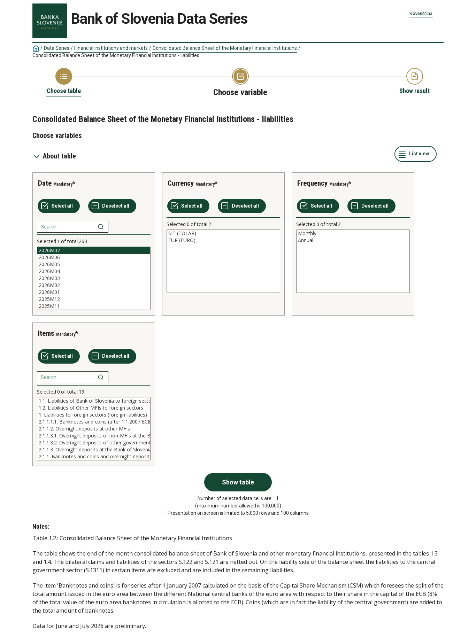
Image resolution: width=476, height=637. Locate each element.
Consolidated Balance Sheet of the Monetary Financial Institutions (225, 48)
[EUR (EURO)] (223, 240)
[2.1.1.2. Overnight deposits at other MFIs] (93, 428)
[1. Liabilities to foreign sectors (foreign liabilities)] (93, 414)
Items (46, 333)
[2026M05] (93, 264)
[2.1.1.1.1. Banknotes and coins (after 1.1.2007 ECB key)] (93, 421)
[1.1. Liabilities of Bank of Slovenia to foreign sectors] (93, 400)
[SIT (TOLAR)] (223, 233)
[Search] (100, 227)
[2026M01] (93, 292)
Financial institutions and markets (111, 48)
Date (45, 183)
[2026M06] (93, 257)
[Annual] (353, 240)
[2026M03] (93, 278)
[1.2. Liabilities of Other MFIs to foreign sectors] (93, 407)
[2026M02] (93, 285)
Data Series (56, 48)
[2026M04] (93, 271)
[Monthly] (353, 233)
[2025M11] (93, 306)
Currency (181, 183)
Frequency (312, 183)
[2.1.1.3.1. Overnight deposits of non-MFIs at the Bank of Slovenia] (93, 435)
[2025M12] (93, 299)
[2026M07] (93, 250)
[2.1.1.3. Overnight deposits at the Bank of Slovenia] (93, 449)
